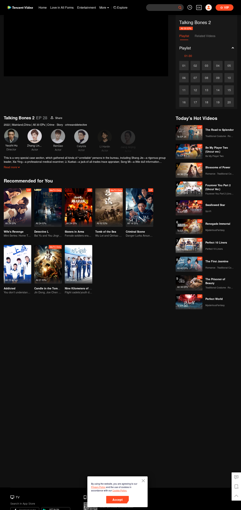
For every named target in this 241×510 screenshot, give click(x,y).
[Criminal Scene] (139, 207)
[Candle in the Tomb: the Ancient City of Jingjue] (48, 264)
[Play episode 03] (206, 65)
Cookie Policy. (119, 490)
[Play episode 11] (184, 90)
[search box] (180, 7)
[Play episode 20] (229, 102)
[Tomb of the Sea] (109, 207)
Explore (122, 7)
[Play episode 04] (218, 65)
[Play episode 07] (195, 77)
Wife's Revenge (14, 231)
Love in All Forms (62, 7)
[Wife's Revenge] (17, 207)
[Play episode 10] (229, 77)
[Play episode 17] (195, 102)
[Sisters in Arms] (78, 207)
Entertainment (86, 7)
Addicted (9, 288)
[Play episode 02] (195, 65)
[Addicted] (17, 264)
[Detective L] (48, 207)
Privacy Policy (98, 487)
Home (43, 7)
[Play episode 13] (206, 90)
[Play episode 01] (184, 65)
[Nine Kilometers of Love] (78, 264)
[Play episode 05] (229, 65)
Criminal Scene (135, 231)
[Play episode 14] (218, 90)
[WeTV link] (20, 8)
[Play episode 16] (184, 102)
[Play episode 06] (184, 77)
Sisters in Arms (74, 231)
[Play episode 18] (206, 102)
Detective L (41, 231)
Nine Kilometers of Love (80, 288)
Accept (117, 499)
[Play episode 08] (206, 77)
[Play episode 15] (229, 90)
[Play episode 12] (195, 90)
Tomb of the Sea (105, 231)
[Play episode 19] (218, 102)
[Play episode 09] (218, 77)
